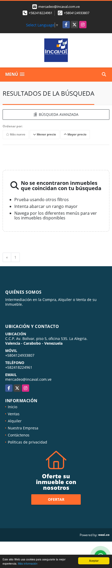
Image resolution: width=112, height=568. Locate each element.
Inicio (12, 406)
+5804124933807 (76, 12)
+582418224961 (40, 12)
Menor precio (46, 134)
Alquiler (15, 420)
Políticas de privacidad (27, 442)
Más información (28, 563)
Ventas (14, 413)
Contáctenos (18, 435)
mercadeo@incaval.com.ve (28, 379)
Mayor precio (76, 134)
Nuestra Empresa (23, 427)
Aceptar (93, 561)
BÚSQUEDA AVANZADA (57, 114)
